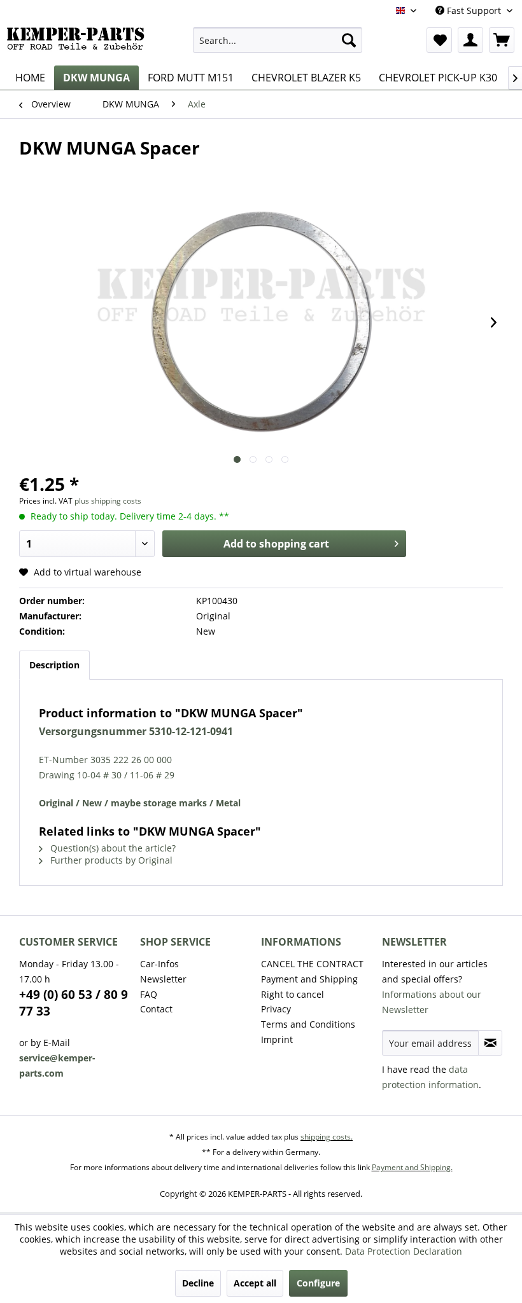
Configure (318, 1283)
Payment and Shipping (309, 979)
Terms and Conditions (308, 1024)
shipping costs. (326, 1136)
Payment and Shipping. (412, 1167)
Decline (198, 1283)
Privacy (276, 1009)
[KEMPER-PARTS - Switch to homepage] (78, 43)
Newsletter (163, 979)
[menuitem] (278, 40)
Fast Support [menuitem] (474, 10)
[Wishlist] (439, 40)
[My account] (470, 40)
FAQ (148, 994)
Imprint (277, 1039)
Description (54, 665)
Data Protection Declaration (403, 1251)
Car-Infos (159, 964)
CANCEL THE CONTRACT (312, 964)
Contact (156, 1009)
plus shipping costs (107, 500)
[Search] (348, 40)
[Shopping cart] (501, 40)
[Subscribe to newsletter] (490, 1043)
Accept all (255, 1283)
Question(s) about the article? (112, 848)
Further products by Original (110, 860)
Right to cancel (292, 994)
